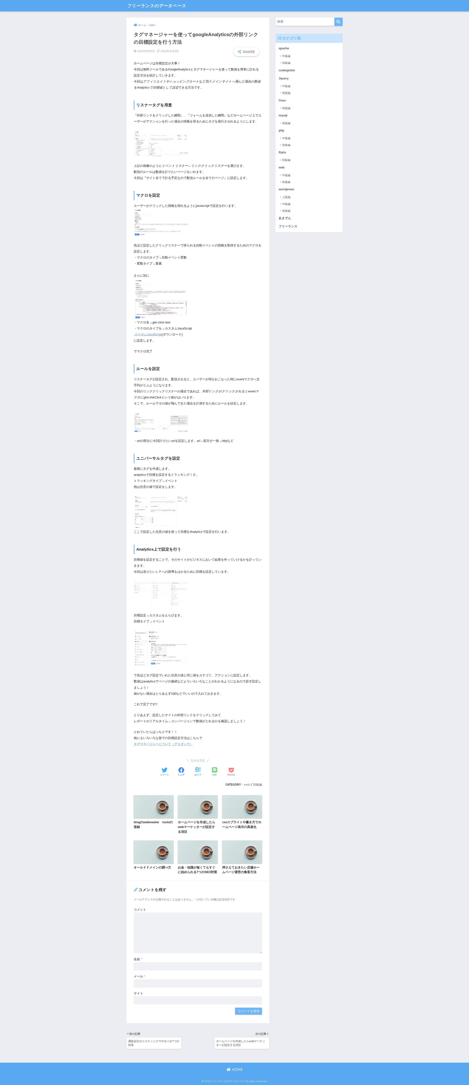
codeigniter (287, 70)
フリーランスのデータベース (156, 5)
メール (139, 976)
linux (282, 100)
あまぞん (285, 218)
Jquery (284, 78)
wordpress (286, 189)
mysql (283, 115)
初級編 (257, 784)
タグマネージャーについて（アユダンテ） (163, 744)
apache (284, 48)
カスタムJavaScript (148, 334)
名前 (138, 959)
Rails (282, 152)
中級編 (286, 56)
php (281, 130)
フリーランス (288, 226)
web (247, 784)
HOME (237, 1069)
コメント (140, 909)
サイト (138, 993)
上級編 (286, 197)
